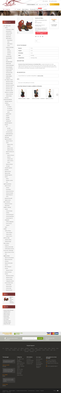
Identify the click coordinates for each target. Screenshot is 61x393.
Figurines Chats (10, 148)
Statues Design (9, 95)
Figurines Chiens (10, 149)
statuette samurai (7, 311)
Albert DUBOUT (8, 38)
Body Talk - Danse (9, 86)
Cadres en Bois (9, 234)
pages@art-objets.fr (53, 366)
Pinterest (42, 36)
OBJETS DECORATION (7, 184)
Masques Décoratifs (8, 198)
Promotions (29, 358)
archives (15, 348)
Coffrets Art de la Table (9, 246)
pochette (29, 349)
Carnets (6, 209)
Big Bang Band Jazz (9, 133)
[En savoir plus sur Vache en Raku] (6, 299)
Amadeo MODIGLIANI (10, 65)
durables (14, 349)
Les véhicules (9, 108)
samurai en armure (7, 320)
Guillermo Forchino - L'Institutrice (38, 98)
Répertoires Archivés (10, 275)
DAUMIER (7, 117)
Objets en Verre (8, 200)
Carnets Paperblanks (10, 216)
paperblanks (38, 349)
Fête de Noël (7, 205)
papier (36, 348)
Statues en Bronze (9, 94)
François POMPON (9, 68)
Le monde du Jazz (9, 131)
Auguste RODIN (9, 70)
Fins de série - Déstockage (8, 250)
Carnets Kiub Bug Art (9, 214)
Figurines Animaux (8, 139)
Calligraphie (7, 219)
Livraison (37, 390)
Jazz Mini (8, 128)
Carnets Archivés (9, 279)
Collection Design (8, 241)
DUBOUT (7, 115)
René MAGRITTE (9, 58)
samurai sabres (7, 317)
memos (47, 349)
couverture (41, 348)
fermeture (32, 351)
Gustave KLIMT (8, 56)
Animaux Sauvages (9, 193)
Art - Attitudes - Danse (9, 79)
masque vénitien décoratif (8, 310)
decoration (27, 351)
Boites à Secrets (8, 185)
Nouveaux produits (30, 360)
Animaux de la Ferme (10, 191)
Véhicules (9, 51)
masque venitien (7, 314)
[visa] (54, 390)
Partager (38, 36)
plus (54, 349)
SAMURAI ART (8, 121)
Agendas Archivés (9, 277)
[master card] (57, 390)
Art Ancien (7, 97)
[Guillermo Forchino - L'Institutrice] (38, 93)
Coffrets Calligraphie (9, 221)
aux (35, 351)
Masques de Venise (8, 203)
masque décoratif (7, 323)
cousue (43, 349)
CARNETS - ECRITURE (7, 207)
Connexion (46, 1)
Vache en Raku (11, 297)
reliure (33, 349)
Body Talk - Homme (9, 81)
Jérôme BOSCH (8, 31)
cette (21, 349)
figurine (22, 348)
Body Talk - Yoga (9, 88)
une (3, 348)
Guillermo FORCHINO (10, 47)
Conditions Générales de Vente (21, 390)
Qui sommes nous (31, 390)
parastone (27, 348)
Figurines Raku (7, 173)
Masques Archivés (9, 270)
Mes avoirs (38, 360)
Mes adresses (38, 362)
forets (10, 349)
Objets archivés (7, 255)
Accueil (23, 13)
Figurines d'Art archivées (9, 257)
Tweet (36, 36)
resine (11, 348)
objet (51, 349)
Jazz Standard (9, 130)
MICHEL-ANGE (8, 63)
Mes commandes (39, 359)
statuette (7, 348)
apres (57, 348)
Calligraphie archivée (10, 281)
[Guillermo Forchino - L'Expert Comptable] (24, 93)
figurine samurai (7, 313)
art (18, 348)
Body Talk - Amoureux (10, 85)
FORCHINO (8, 104)
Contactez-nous (29, 363)
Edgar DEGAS (8, 36)
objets (49, 348)
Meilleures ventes (30, 362)
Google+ (40, 36)
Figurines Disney (8, 171)
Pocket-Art (7, 245)
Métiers (8, 49)
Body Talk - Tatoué (9, 90)
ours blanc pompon (7, 322)
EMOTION (7, 119)
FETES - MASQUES (7, 201)
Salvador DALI (8, 34)
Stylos (6, 227)
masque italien (6, 316)
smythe (25, 349)
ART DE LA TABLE (7, 237)
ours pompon (6, 319)
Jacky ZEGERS (8, 74)
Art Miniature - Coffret (10, 29)
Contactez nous (5, 390)
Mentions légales (12, 390)
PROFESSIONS (8, 113)
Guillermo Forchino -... (50, 98)
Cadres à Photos (8, 230)
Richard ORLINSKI (9, 67)
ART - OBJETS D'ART (7, 25)
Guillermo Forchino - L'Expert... (24, 98)
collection (32, 348)
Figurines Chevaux (10, 155)
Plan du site (9, 391)
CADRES (5, 228)
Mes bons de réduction (38, 367)
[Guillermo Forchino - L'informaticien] (52, 93)
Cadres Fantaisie (9, 232)
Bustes (7, 178)
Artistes (6, 27)
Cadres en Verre (9, 236)
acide (18, 349)
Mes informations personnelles (39, 364)
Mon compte (38, 357)
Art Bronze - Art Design (9, 92)
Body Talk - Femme (9, 83)
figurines (53, 348)
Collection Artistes (8, 239)
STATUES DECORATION (8, 99)
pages (45, 348)
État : (36, 22)
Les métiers (9, 106)
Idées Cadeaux (6, 243)
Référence (37, 20)
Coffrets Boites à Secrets (9, 248)
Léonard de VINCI (9, 72)
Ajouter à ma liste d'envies (54, 25)
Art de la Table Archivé (9, 282)
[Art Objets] (9, 3)
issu (6, 349)
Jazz (7, 126)
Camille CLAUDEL (9, 33)
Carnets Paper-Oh (9, 218)
